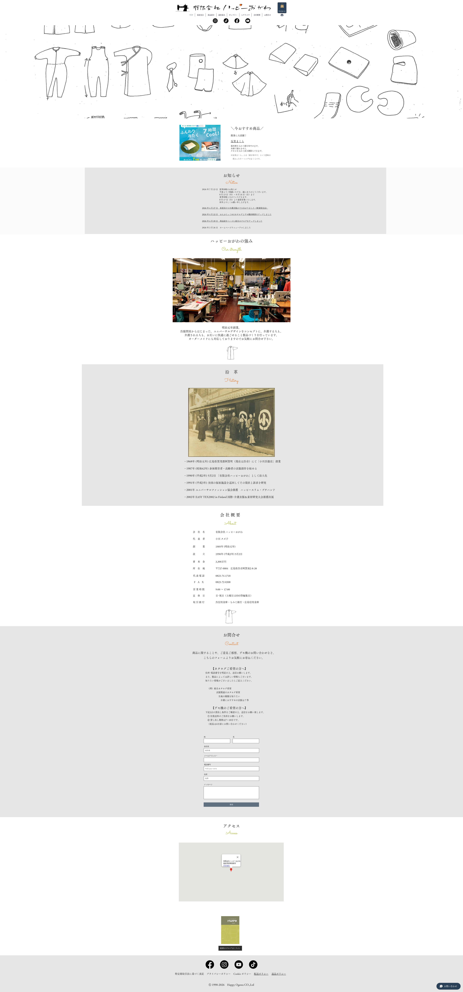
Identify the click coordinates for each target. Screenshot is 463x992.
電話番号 (207, 764)
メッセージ (208, 784)
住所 (205, 774)
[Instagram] (215, 20)
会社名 (206, 746)
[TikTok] (226, 20)
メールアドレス (210, 756)
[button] (282, 5)
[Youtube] (247, 20)
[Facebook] (237, 20)
